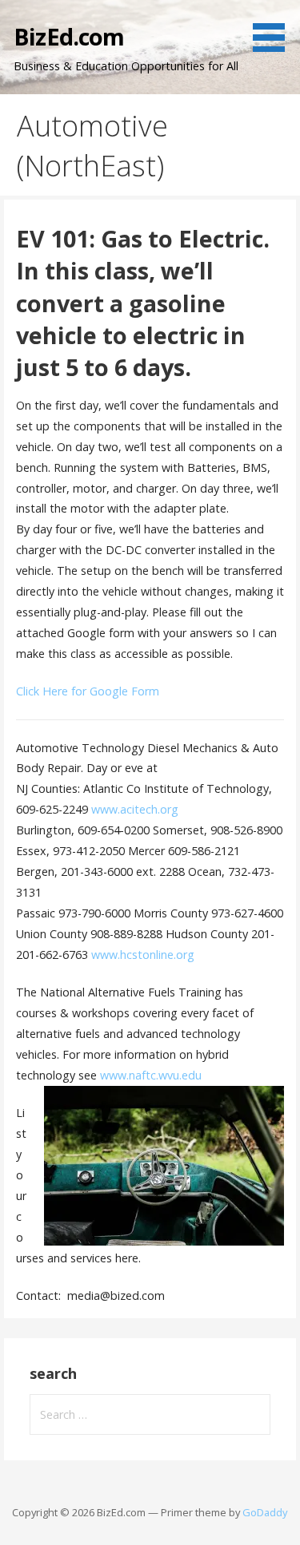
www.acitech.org (134, 809)
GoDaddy (264, 1512)
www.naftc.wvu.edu (151, 1075)
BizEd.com (69, 36)
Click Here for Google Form (87, 691)
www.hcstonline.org (142, 954)
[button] (164, 1166)
